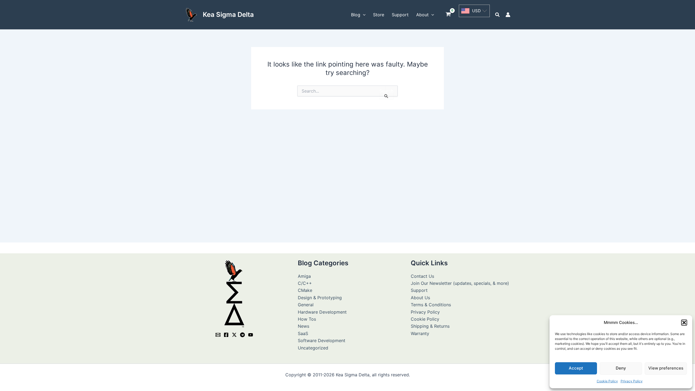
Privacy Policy (632, 381)
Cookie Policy (607, 381)
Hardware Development (322, 312)
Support (419, 290)
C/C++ (305, 283)
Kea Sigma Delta (228, 14)
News (303, 326)
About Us (420, 297)
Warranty (420, 333)
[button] (684, 322)
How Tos (307, 319)
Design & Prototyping (320, 297)
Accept (576, 368)
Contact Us (422, 276)
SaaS (303, 333)
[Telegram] (242, 334)
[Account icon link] (508, 14)
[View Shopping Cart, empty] (448, 15)
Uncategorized (313, 348)
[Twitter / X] (234, 334)
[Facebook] (226, 334)
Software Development (321, 340)
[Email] (218, 334)
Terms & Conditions (431, 304)
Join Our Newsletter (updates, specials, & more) (460, 283)
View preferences (665, 368)
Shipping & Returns (430, 326)
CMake (305, 290)
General (306, 304)
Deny (621, 368)
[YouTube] (250, 334)
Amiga (304, 276)
